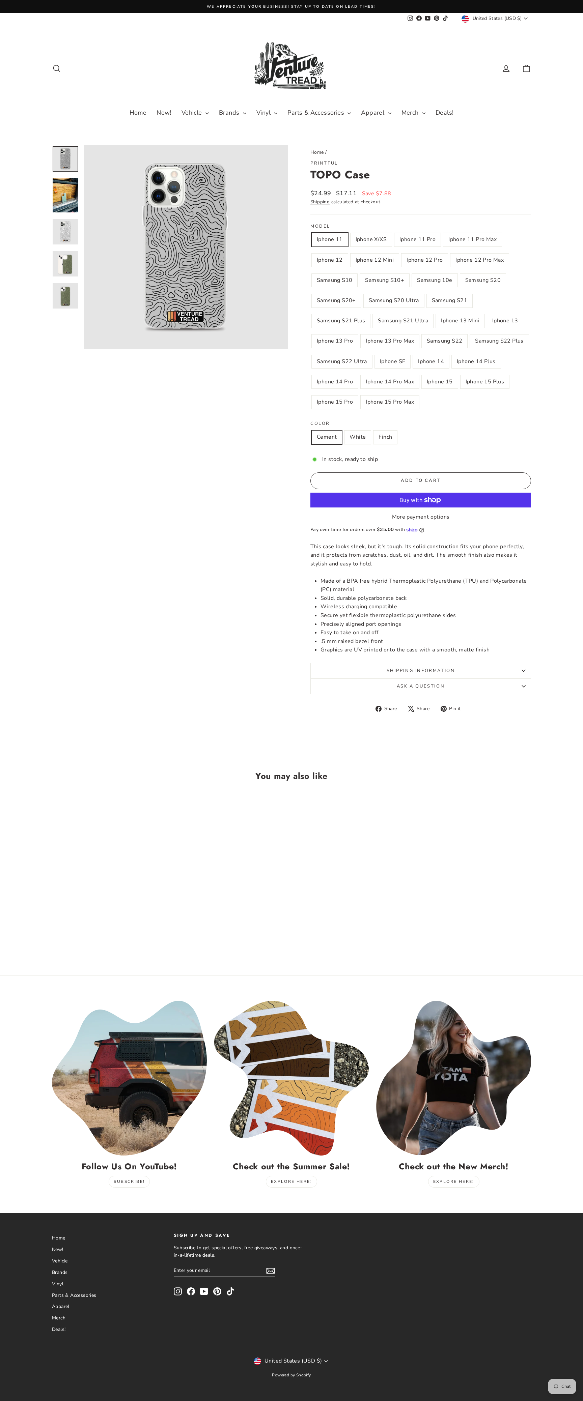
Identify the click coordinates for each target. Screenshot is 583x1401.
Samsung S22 (444, 341)
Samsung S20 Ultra (394, 300)
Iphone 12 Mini (375, 260)
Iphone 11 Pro (417, 239)
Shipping (320, 202)
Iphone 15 (440, 381)
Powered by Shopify (291, 1375)
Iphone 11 (330, 239)
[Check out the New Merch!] (453, 1078)
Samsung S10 (334, 280)
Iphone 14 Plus (476, 361)
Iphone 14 (431, 361)
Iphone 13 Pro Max (390, 341)
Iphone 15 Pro (335, 402)
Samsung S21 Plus (341, 320)
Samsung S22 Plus (499, 341)
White (358, 437)
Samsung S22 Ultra (342, 361)
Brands (230, 113)
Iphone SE (393, 361)
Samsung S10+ (384, 280)
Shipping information (421, 671)
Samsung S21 (449, 300)
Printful (324, 163)
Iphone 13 (505, 320)
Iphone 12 (330, 260)
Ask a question (421, 686)
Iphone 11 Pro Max (472, 239)
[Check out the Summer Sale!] (291, 1078)
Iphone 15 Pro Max (390, 402)
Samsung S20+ (336, 300)
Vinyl (264, 113)
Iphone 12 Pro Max (479, 260)
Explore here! (291, 1181)
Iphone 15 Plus (485, 381)
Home (138, 113)
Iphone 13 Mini (460, 320)
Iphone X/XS (371, 239)
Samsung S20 (483, 280)
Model (320, 226)
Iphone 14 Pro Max (390, 381)
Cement (327, 437)
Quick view (109, 904)
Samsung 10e (434, 280)
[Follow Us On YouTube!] (129, 1078)
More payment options (421, 517)
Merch (410, 113)
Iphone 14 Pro (335, 381)
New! (164, 113)
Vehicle (193, 113)
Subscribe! (129, 1181)
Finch (385, 437)
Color (320, 423)
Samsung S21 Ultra (403, 320)
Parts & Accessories (316, 113)
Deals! (444, 113)
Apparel (373, 113)
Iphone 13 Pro (335, 341)
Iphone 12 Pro (425, 260)
